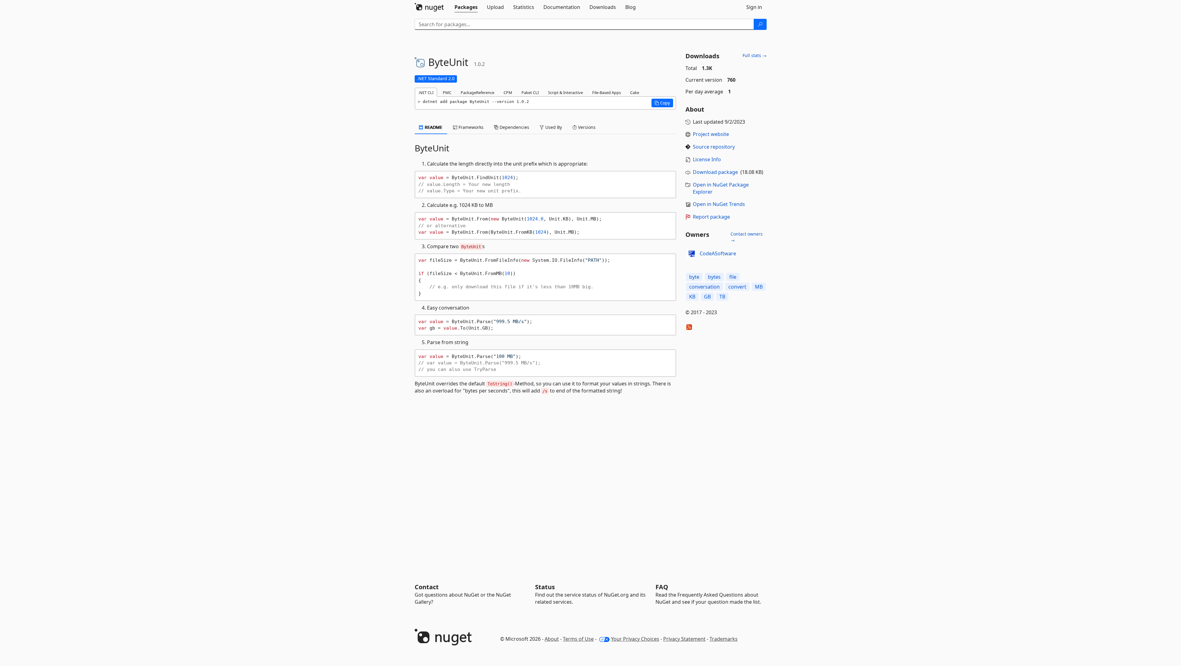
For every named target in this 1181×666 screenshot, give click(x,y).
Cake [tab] (634, 92)
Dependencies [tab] (513, 127)
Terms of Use (578, 638)
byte (694, 276)
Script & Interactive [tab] (565, 92)
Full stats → (755, 55)
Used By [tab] (553, 127)
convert (737, 286)
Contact (427, 587)
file (732, 276)
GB (707, 296)
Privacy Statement (684, 638)
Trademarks (724, 638)
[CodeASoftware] (691, 253)
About (552, 638)
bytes (714, 276)
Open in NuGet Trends (719, 204)
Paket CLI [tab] (530, 92)
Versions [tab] (586, 127)
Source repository (714, 146)
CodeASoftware (718, 253)
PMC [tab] (447, 92)
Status (545, 587)
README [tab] (433, 127)
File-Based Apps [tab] (606, 92)
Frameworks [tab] (470, 127)
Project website (711, 134)
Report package (711, 216)
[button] (662, 103)
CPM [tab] (508, 92)
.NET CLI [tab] (425, 92)
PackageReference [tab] (477, 92)
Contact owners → (747, 237)
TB (722, 296)
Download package (715, 172)
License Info (707, 159)
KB (692, 296)
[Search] (760, 24)
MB (759, 286)
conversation (704, 286)
